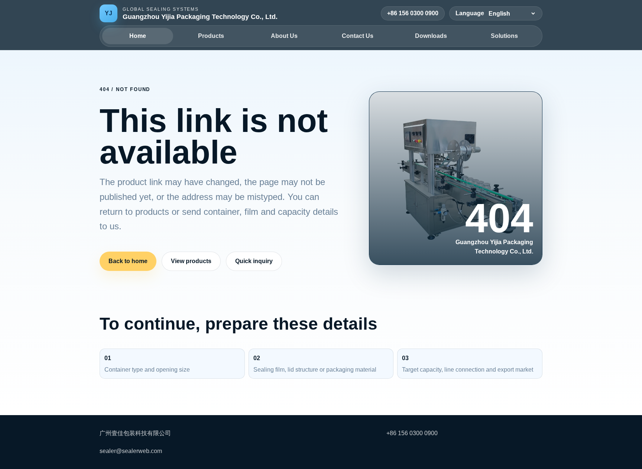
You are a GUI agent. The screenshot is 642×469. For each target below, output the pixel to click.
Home (137, 36)
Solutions (504, 36)
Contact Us (357, 36)
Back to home (127, 261)
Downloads (431, 36)
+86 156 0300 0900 (412, 13)
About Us (284, 36)
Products (211, 36)
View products (191, 261)
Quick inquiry (254, 261)
